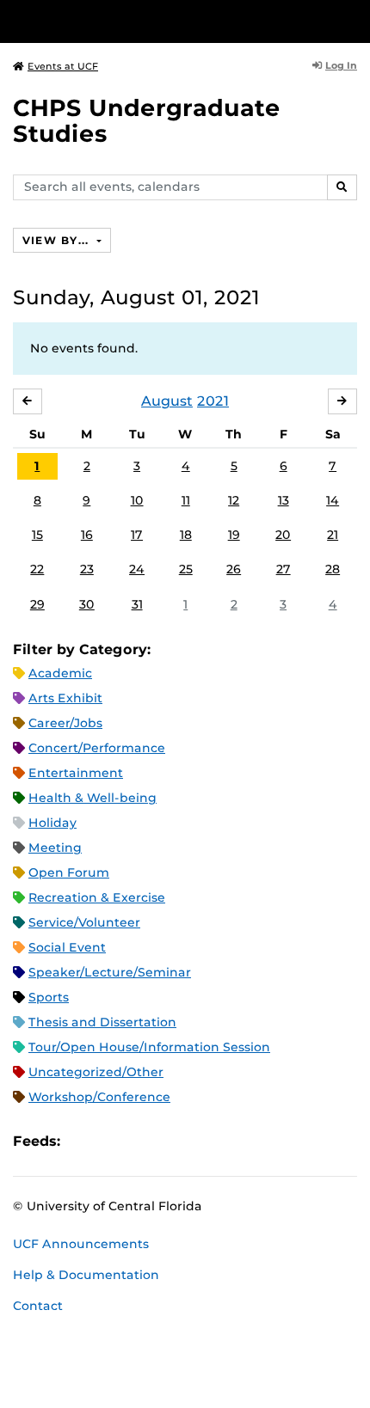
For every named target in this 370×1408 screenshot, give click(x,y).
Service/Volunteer (84, 922)
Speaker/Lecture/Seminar (109, 972)
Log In (341, 65)
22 (37, 569)
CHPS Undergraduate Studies (147, 121)
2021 (213, 401)
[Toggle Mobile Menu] (353, 20)
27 (283, 569)
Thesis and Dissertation (102, 1022)
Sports (48, 997)
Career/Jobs (65, 723)
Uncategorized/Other (95, 1072)
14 (332, 500)
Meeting (55, 847)
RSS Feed (141, 1141)
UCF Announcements (81, 1244)
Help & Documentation (86, 1275)
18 (186, 534)
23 (87, 569)
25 (186, 569)
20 (283, 534)
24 (137, 569)
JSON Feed (199, 1141)
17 (137, 534)
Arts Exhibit (65, 698)
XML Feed (170, 1141)
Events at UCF (63, 66)
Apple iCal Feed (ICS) (82, 1141)
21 (332, 534)
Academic (60, 673)
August (167, 401)
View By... (57, 240)
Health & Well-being (92, 797)
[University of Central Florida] (130, 21)
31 (137, 604)
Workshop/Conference (99, 1097)
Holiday (52, 822)
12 (233, 500)
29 (37, 604)
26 (233, 569)
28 (332, 569)
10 (137, 500)
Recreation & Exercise (96, 897)
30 (87, 604)
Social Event (67, 947)
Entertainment (75, 773)
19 (234, 534)
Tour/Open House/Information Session (149, 1047)
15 (37, 534)
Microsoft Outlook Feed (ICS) (111, 1141)
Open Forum (68, 872)
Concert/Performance (96, 748)
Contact (38, 1305)
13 (283, 500)
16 (87, 534)
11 (186, 500)
